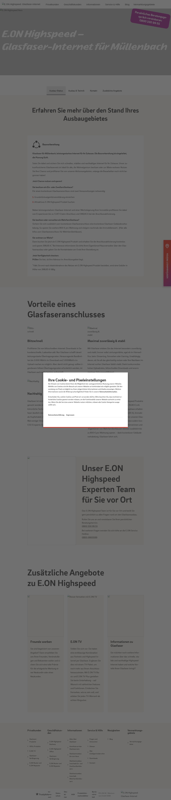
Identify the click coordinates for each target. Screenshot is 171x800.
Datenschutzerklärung (56, 415)
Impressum (70, 415)
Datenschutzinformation (108, 392)
